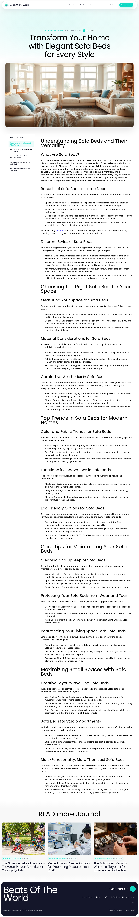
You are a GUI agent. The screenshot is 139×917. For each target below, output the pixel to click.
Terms (127, 910)
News (97, 897)
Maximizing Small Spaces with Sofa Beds (20, 169)
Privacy (120, 910)
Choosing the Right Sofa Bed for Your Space (21, 150)
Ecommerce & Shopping (55, 30)
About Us (112, 910)
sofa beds (60, 230)
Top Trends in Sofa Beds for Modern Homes (20, 157)
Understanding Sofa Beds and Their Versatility (20, 144)
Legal (133, 910)
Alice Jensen (90, 30)
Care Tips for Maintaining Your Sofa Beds (20, 163)
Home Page (87, 897)
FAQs (106, 897)
